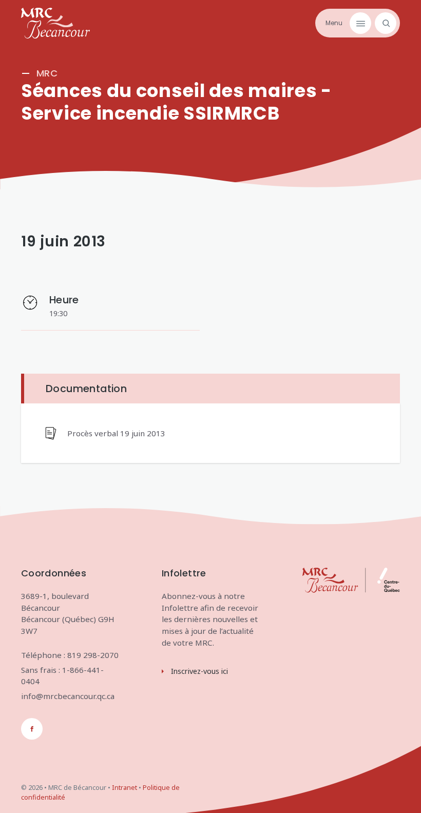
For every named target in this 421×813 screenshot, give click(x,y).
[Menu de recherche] (383, 23)
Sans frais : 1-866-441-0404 (62, 676)
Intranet (124, 787)
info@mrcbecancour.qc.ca (67, 696)
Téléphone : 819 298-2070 (70, 655)
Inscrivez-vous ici (199, 671)
